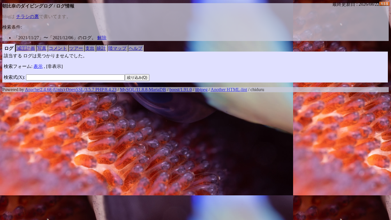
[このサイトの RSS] (384, 4)
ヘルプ (136, 48)
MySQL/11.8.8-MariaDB (143, 89)
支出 (89, 48)
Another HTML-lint (229, 89)
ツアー (76, 48)
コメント (58, 48)
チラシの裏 (27, 16)
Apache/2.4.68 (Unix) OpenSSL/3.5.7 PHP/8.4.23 (70, 89)
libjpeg (201, 89)
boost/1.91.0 (180, 89)
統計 (101, 48)
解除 (101, 37)
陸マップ (117, 48)
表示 (38, 66)
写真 (41, 48)
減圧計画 (26, 48)
